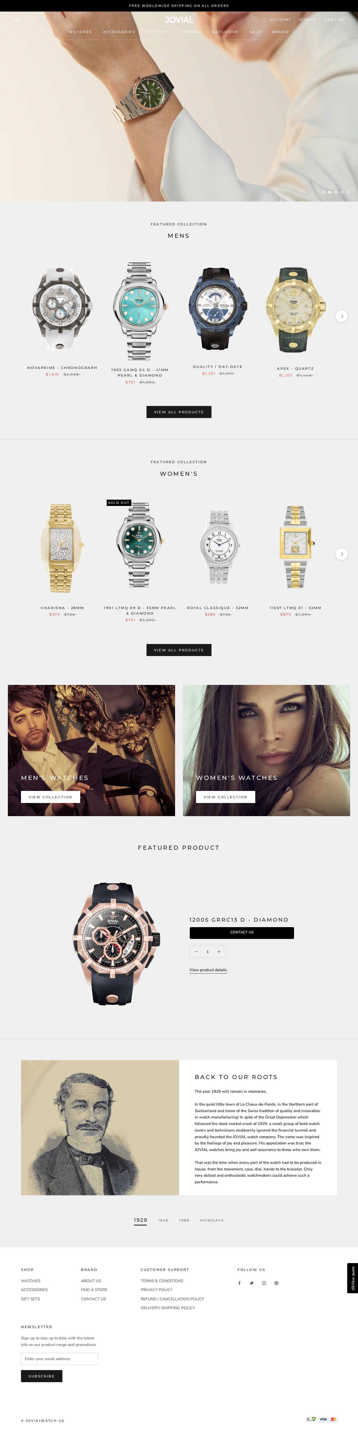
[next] (342, 316)
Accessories (119, 32)
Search (307, 20)
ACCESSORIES (34, 1289)
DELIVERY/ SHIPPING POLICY (168, 1308)
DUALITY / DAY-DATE (218, 366)
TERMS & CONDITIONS (162, 1280)
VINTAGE (191, 32)
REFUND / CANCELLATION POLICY (172, 1299)
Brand (280, 32)
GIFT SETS (30, 1299)
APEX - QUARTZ (295, 368)
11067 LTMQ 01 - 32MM (296, 608)
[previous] (16, 316)
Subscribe (42, 1376)
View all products (179, 412)
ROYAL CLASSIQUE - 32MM (217, 608)
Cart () (334, 19)
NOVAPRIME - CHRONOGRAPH (62, 368)
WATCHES (80, 32)
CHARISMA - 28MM (62, 608)
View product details (208, 970)
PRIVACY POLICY (156, 1289)
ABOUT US (91, 1280)
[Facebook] (239, 1283)
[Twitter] (252, 1283)
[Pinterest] (276, 1283)
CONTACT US (93, 1299)
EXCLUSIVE (225, 32)
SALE (255, 32)
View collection (51, 797)
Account (280, 20)
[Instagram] (264, 1283)
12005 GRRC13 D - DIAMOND (239, 920)
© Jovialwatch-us (42, 1421)
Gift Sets (158, 32)
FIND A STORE (94, 1289)
